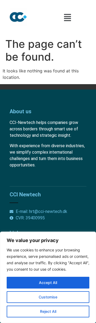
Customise (48, 297)
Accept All (48, 282)
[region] (48, 277)
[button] (67, 18)
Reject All (48, 311)
